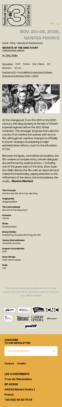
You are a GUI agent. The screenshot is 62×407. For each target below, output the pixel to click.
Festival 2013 (9, 73)
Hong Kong (7, 64)
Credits (21, 364)
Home (5, 43)
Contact (9, 364)
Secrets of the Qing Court (30, 43)
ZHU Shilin (12, 56)
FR (52, 24)
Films (12, 43)
